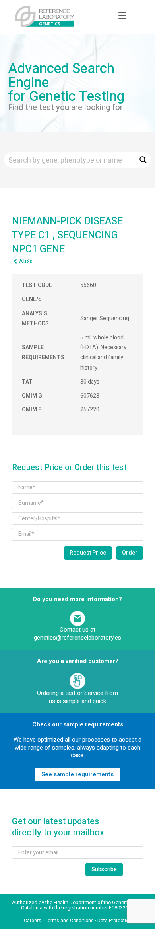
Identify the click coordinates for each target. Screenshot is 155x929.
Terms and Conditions (69, 920)
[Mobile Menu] (122, 16)
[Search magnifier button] (143, 160)
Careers (32, 920)
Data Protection (114, 920)
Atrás (26, 261)
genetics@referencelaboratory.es (77, 637)
